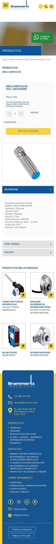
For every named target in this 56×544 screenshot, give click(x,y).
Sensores (20, 59)
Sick (27, 59)
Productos (12, 59)
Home (4, 59)
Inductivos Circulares (38, 59)
